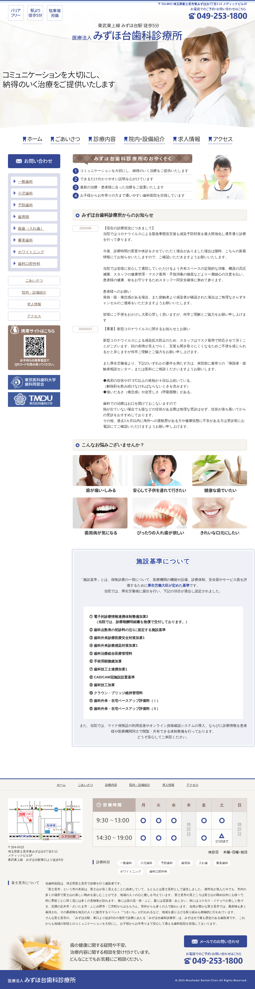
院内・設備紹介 (34, 292)
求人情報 (34, 304)
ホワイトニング (31, 252)
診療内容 (111, 785)
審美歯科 (25, 240)
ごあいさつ (34, 280)
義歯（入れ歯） (31, 228)
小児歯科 (25, 193)
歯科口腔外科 (29, 263)
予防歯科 (25, 205)
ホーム (61, 785)
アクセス (34, 316)
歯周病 (23, 217)
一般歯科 (25, 181)
